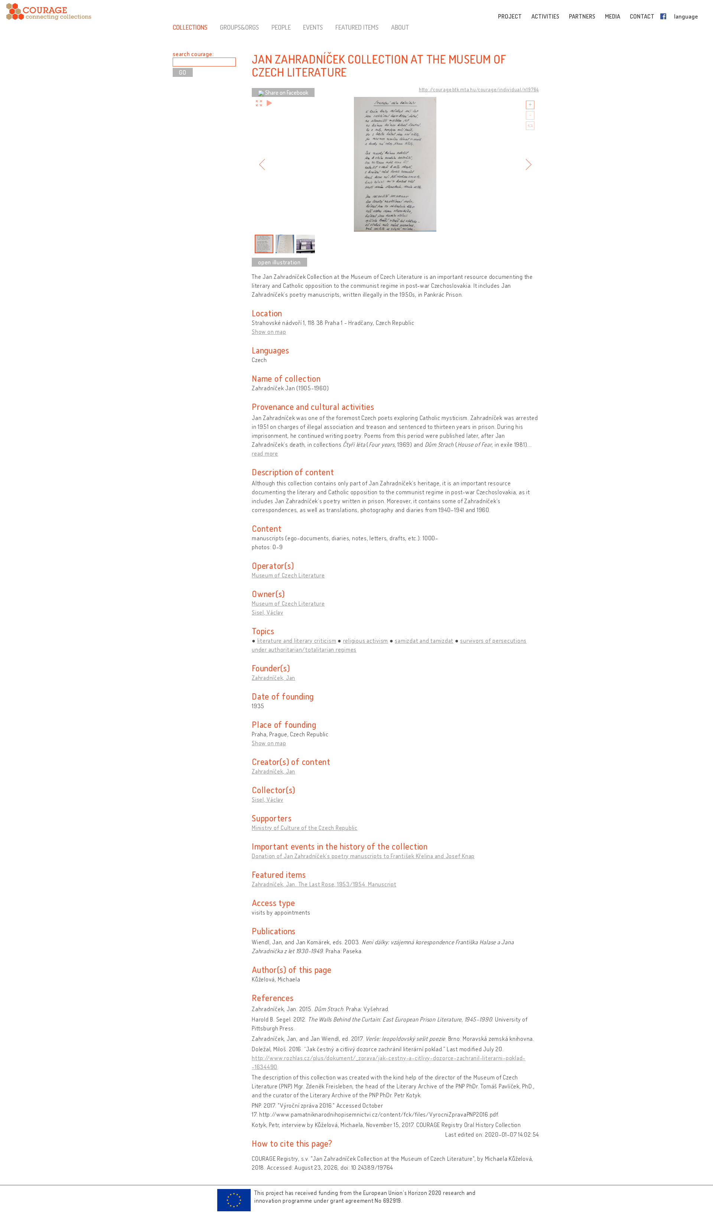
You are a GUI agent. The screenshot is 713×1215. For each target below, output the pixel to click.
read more (265, 453)
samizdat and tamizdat (424, 640)
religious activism (365, 640)
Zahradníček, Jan (273, 677)
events (313, 27)
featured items (356, 27)
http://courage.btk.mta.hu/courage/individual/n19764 (479, 89)
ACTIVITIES (545, 16)
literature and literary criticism (296, 640)
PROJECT (510, 16)
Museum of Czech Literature (288, 575)
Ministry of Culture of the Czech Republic (305, 827)
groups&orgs (239, 27)
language (686, 16)
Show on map (269, 331)
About (400, 27)
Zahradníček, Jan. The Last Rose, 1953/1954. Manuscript (324, 884)
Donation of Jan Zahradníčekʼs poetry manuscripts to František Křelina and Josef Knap (363, 856)
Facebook (664, 16)
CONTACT (642, 16)
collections (190, 27)
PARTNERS (582, 16)
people (281, 27)
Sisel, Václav (267, 612)
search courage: (193, 54)
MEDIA (612, 16)
